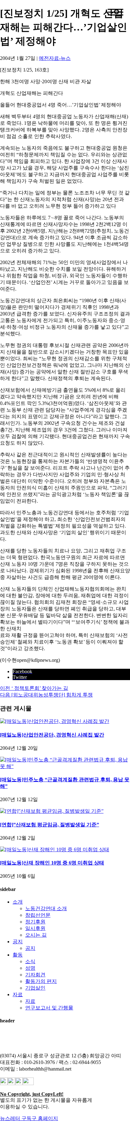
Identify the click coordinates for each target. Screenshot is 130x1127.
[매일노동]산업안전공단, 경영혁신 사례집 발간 (52, 734)
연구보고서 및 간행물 (49, 1007)
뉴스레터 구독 (16, 1118)
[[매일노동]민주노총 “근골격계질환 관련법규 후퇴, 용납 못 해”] (65, 766)
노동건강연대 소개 (46, 908)
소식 (30, 961)
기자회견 (35, 974)
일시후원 (35, 928)
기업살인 (35, 988)
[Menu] (115, 12)
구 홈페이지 (45, 1118)
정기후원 (35, 921)
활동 (18, 954)
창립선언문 (37, 915)
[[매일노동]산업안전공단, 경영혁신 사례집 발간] (54, 721)
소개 (18, 901)
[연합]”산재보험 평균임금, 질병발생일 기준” (49, 824)
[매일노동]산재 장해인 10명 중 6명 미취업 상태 (52, 862)
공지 (18, 941)
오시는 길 (36, 935)
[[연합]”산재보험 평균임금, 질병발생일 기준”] (51, 811)
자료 (18, 994)
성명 (30, 968)
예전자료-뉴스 (55, 58)
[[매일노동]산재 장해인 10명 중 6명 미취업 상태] (54, 849)
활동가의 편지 (41, 981)
